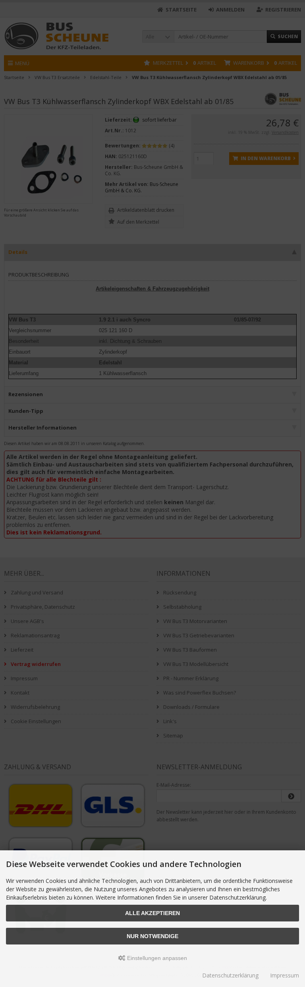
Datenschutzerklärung (230, 975)
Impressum (284, 975)
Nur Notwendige (152, 936)
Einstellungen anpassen (156, 958)
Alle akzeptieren (152, 913)
